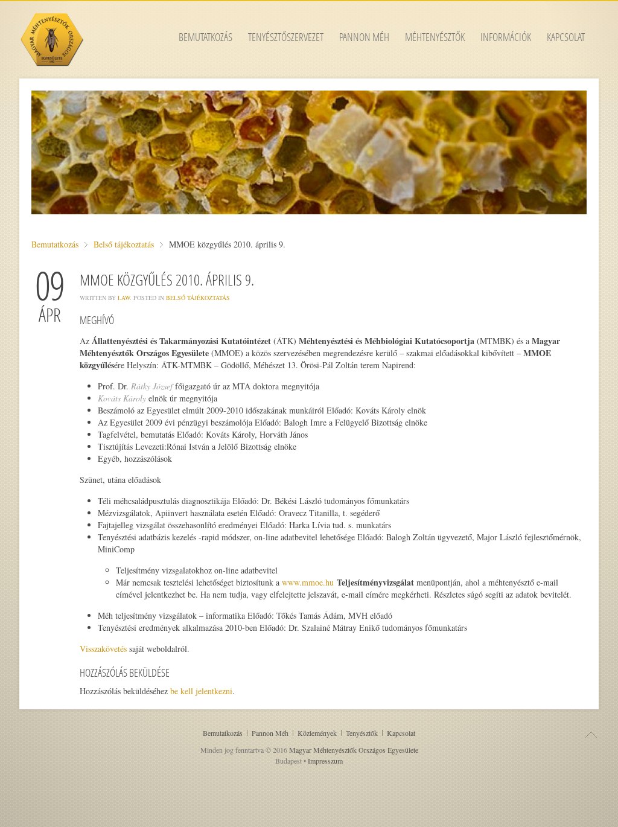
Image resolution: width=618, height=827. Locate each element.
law (124, 297)
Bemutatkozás (54, 244)
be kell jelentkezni (201, 691)
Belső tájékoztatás (124, 244)
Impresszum (325, 760)
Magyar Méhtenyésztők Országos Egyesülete (353, 750)
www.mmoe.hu (308, 582)
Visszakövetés (103, 648)
